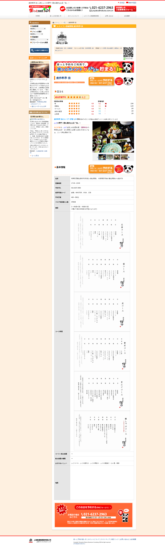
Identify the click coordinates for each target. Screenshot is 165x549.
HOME (38, 16)
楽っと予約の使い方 (80, 539)
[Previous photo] (97, 157)
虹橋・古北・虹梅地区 (66, 48)
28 (76, 119)
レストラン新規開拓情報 (91, 16)
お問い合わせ (109, 16)
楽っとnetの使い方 (55, 16)
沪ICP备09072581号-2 (79, 543)
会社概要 (127, 16)
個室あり (116, 48)
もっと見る (35, 155)
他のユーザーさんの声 (39, 106)
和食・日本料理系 (86, 48)
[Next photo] (129, 157)
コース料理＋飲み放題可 (106, 48)
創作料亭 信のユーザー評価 (63, 119)
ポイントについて (73, 16)
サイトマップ (105, 539)
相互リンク (115, 539)
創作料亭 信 (63, 77)
